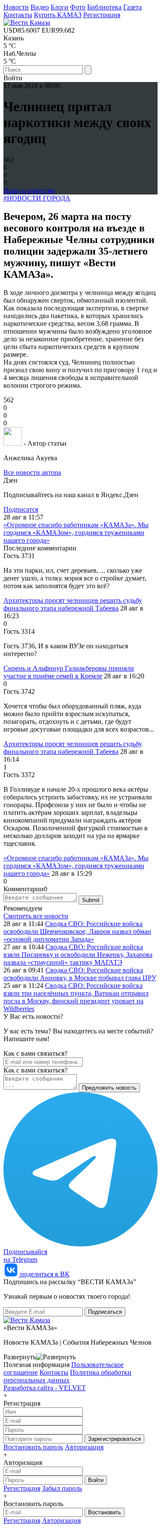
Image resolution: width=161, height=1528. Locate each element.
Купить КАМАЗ (58, 14)
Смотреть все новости (35, 916)
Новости (16, 7)
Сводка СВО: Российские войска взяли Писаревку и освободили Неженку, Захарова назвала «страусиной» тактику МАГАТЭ (77, 954)
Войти (95, 1480)
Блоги (59, 7)
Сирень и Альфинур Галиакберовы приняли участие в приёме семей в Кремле (68, 672)
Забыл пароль (62, 1488)
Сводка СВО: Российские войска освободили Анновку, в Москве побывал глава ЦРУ (79, 973)
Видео (39, 7)
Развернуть (19, 1357)
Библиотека (104, 7)
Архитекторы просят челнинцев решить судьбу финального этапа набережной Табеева (72, 604)
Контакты (17, 14)
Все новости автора (32, 472)
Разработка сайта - (44, 1387)
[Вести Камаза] (26, 22)
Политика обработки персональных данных (67, 1376)
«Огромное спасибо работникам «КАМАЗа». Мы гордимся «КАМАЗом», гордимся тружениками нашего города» (76, 532)
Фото (77, 7)
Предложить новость (109, 1087)
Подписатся (20, 509)
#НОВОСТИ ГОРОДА (36, 198)
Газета (132, 7)
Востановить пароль (33, 1447)
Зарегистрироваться (114, 1439)
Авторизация (84, 1447)
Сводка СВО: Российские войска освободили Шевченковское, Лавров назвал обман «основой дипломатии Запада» (77, 931)
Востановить (104, 1512)
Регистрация (101, 14)
